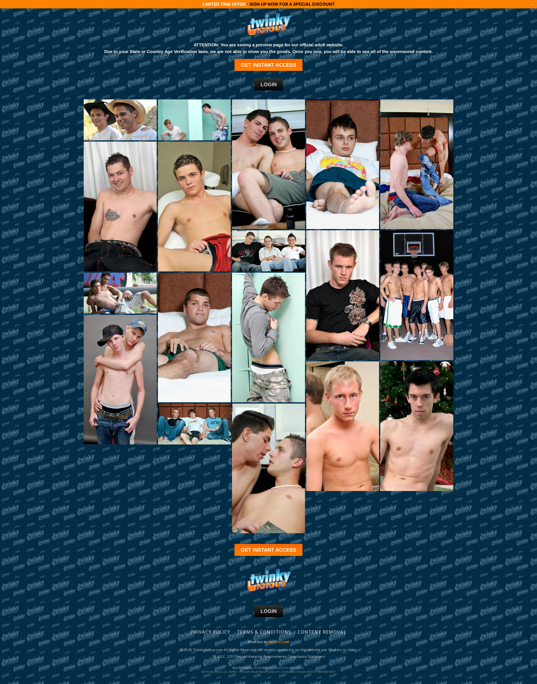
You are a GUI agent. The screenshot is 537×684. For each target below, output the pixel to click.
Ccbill (263, 668)
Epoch (237, 668)
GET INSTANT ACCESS (268, 65)
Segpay (247, 668)
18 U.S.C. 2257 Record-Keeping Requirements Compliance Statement (268, 656)
